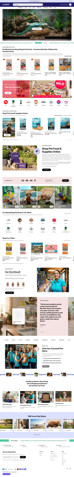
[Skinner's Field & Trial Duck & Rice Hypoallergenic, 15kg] (37, 249)
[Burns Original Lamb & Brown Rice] (51, 124)
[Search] (41, 4)
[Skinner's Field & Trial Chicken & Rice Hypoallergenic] (9, 249)
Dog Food (18, 256)
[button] (36, 38)
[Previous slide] (33, 38)
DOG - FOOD (32, 131)
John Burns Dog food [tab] (58, 115)
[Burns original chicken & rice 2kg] (65, 124)
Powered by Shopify (13, 471)
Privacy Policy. (22, 459)
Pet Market (19, 72)
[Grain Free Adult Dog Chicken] (37, 64)
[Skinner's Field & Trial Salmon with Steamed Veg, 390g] (51, 249)
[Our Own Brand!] (53, 280)
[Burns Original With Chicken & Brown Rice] (23, 124)
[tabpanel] (18, 288)
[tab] (12, 272)
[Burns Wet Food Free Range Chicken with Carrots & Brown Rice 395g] (37, 124)
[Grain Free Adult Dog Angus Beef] (23, 64)
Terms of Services (16, 459)
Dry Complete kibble (6, 72)
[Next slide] (40, 38)
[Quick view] (13, 60)
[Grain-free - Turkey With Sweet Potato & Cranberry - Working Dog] (65, 64)
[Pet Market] (3, 374)
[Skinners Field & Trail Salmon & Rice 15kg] (23, 249)
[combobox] (28, 4)
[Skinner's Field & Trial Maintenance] (65, 249)
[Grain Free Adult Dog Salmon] (9, 64)
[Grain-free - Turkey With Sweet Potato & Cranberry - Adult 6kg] (51, 64)
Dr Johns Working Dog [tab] (67, 115)
